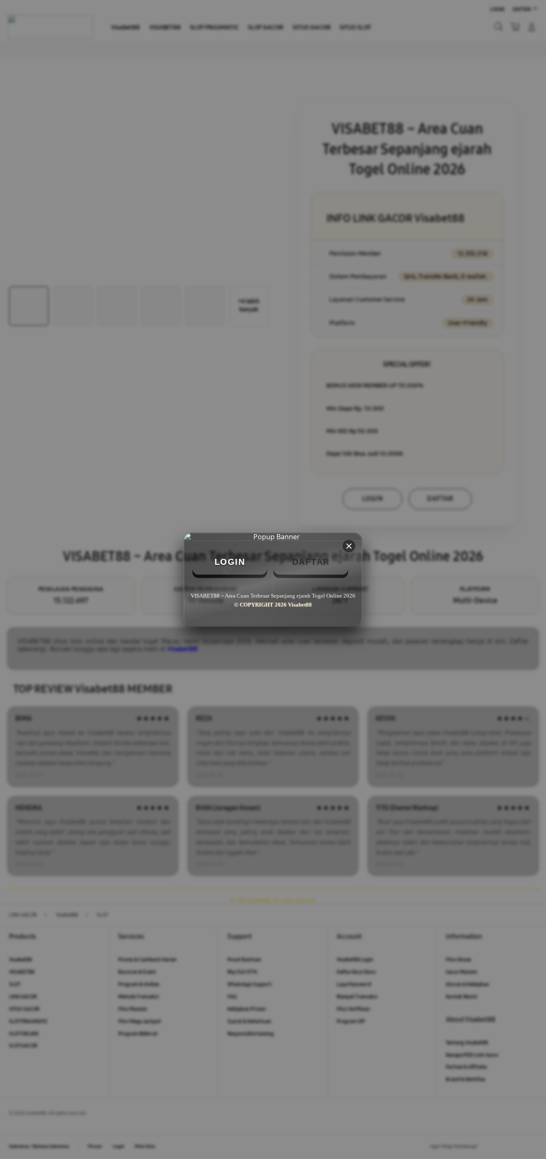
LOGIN (230, 562)
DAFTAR (311, 562)
